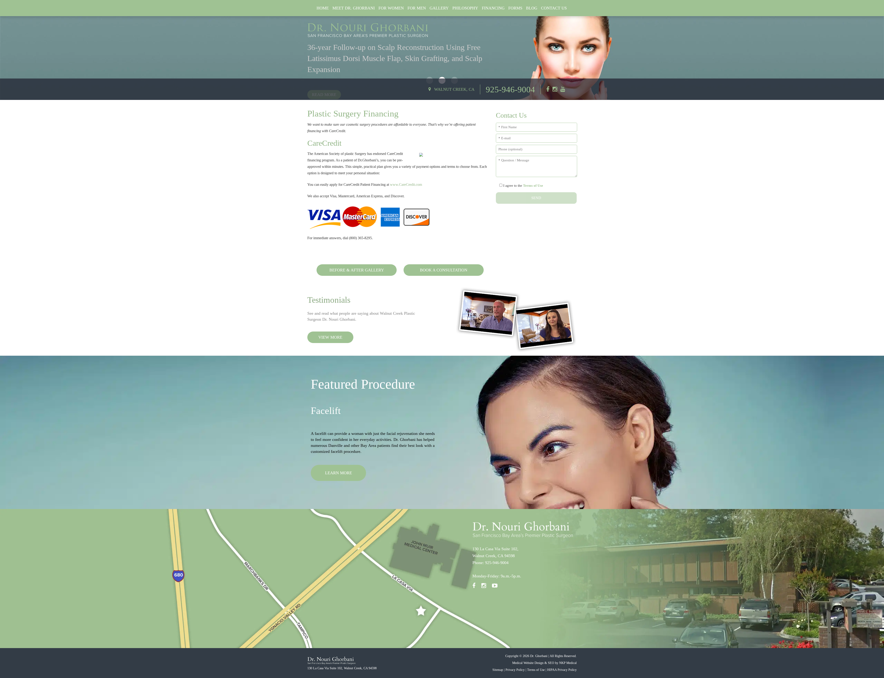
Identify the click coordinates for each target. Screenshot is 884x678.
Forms (515, 8)
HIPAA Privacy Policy (562, 670)
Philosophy (465, 8)
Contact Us (554, 8)
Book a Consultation (443, 270)
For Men (416, 8)
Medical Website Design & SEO (533, 663)
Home (323, 8)
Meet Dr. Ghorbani (353, 8)
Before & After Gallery (356, 270)
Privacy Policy (515, 670)
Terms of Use (533, 185)
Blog (531, 8)
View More (330, 337)
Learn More (338, 485)
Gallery (439, 8)
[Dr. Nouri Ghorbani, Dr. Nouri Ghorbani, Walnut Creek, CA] (368, 30)
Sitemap (497, 670)
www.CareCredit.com (406, 184)
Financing (493, 8)
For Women (391, 8)
